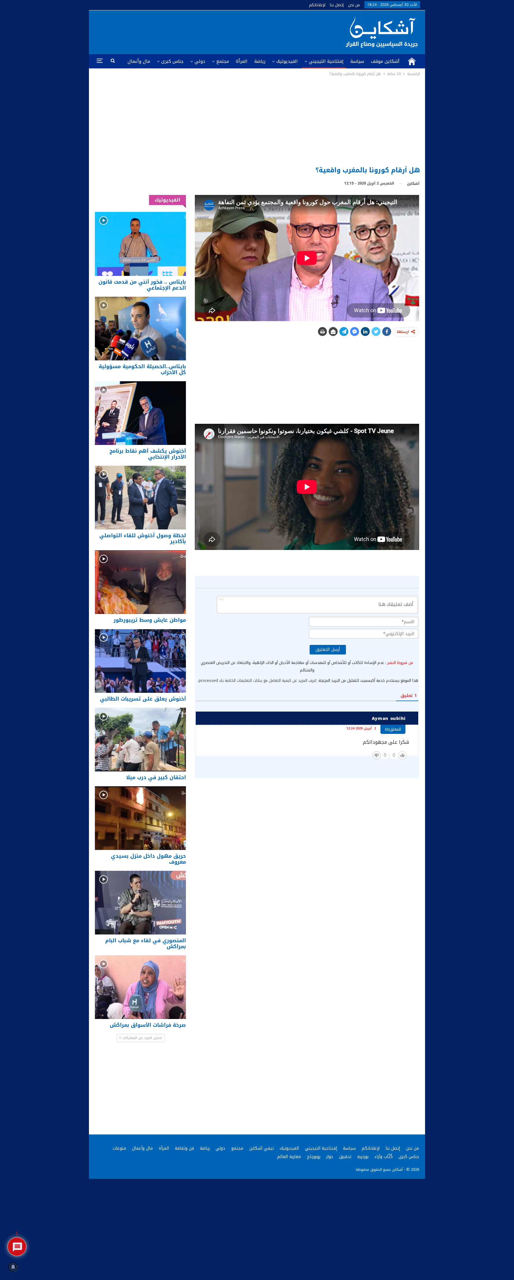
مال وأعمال (139, 61)
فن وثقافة (184, 1148)
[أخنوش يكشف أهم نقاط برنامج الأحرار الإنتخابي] (140, 413)
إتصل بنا (337, 5)
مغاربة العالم (289, 1157)
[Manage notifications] (13, 1267)
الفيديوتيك (287, 61)
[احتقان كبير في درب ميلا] (140, 739)
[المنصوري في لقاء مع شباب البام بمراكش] (140, 902)
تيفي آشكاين (261, 1148)
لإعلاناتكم (317, 5)
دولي (200, 61)
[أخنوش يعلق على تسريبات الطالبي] (140, 661)
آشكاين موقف (385, 61)
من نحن (354, 5)
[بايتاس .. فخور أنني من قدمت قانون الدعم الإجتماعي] (140, 244)
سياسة (357, 61)
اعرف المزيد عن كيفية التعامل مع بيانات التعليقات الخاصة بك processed (257, 680)
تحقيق (345, 1157)
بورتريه (363, 1157)
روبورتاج (313, 1157)
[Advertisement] (257, 121)
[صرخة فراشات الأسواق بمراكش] (140, 987)
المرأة (241, 61)
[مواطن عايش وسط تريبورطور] (140, 582)
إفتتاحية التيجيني (326, 61)
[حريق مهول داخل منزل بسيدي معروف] (140, 818)
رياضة (259, 61)
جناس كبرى (172, 61)
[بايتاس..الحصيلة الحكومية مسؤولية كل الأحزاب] (140, 328)
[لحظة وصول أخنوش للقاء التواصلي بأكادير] (140, 497)
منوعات (119, 1148)
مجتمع (222, 61)
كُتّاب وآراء (383, 1157)
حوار (329, 1157)
